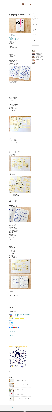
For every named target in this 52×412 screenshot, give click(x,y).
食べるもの (34, 35)
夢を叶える (34, 25)
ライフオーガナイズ (35, 24)
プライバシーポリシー (11, 407)
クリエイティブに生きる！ (35, 18)
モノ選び (34, 23)
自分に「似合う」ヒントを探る (19, 389)
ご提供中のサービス (12, 335)
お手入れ (34, 20)
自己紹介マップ (34, 34)
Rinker (17, 316)
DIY (33, 19)
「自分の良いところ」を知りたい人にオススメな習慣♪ (22, 394)
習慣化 (33, 30)
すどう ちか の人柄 (12, 331)
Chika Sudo (25, 411)
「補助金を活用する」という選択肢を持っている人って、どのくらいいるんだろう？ (39, 63)
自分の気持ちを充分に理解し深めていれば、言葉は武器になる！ (23, 398)
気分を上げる (34, 29)
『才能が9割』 (14, 35)
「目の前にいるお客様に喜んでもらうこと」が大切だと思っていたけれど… (39, 51)
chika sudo (13, 371)
